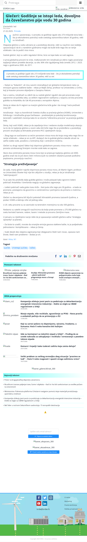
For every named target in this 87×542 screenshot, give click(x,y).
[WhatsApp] (70, 256)
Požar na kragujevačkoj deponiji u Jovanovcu (22, 380)
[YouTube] (38, 503)
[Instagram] (50, 497)
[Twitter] (60, 256)
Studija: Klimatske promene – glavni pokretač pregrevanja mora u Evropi (43, 275)
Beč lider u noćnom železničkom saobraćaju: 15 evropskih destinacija (32, 405)
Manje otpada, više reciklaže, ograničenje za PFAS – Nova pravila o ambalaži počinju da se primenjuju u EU (51, 314)
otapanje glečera (19, 248)
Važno (32, 248)
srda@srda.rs (43, 509)
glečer (7, 248)
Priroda (17, 31)
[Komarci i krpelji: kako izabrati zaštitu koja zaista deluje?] (10, 349)
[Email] (79, 256)
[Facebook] (55, 256)
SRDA (41, 539)
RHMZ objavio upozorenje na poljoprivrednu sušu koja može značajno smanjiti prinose (71, 275)
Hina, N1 (12, 239)
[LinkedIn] (65, 256)
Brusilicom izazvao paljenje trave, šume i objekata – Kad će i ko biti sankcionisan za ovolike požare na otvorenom (15, 275)
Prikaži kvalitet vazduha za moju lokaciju (44, 452)
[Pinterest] (74, 256)
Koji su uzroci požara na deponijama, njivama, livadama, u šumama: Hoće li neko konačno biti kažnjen (49, 325)
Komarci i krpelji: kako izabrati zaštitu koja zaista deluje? (48, 346)
